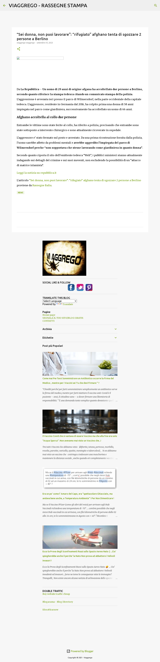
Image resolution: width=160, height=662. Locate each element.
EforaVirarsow (50, 609)
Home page (48, 315)
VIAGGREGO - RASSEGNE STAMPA (48, 5)
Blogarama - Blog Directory (57, 601)
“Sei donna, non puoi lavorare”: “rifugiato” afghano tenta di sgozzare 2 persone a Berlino (85, 180)
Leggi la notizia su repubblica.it (36, 172)
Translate (67, 304)
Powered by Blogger (81, 651)
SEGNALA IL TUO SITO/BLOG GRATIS (62, 317)
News (20, 193)
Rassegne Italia (41, 185)
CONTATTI (48, 320)
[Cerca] (156, 5)
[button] (18, 49)
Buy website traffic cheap (56, 594)
